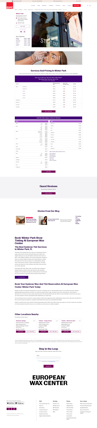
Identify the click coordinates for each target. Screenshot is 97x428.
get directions (21, 20)
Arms (17, 123)
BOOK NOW (76, 5)
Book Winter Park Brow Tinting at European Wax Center (29, 241)
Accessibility (69, 415)
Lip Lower (17, 104)
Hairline (52, 137)
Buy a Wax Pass (23, 29)
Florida (25, 9)
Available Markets (84, 407)
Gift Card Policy (70, 407)
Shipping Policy (70, 405)
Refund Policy (69, 403)
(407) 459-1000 (43, 329)
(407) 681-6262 (21, 22)
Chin (51, 128)
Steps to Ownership (84, 409)
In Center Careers (43, 411)
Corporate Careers (43, 409)
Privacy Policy (70, 409)
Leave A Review (48, 193)
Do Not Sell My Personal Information (13, 415)
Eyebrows (18, 102)
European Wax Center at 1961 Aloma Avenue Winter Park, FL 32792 (48, 9)
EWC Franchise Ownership (86, 403)
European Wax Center (13, 413)
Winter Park (30, 9)
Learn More (53, 80)
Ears (51, 130)
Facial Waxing (53, 156)
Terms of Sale (69, 411)
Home (16, 9)
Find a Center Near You (44, 403)
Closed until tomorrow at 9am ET (22, 322)
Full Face (52, 134)
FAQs (54, 411)
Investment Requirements (85, 405)
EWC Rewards (56, 407)
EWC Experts (56, 409)
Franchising (41, 407)
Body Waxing (52, 154)
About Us (41, 405)
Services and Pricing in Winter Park (48, 71)
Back (17, 126)
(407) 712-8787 (21, 329)
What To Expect (53, 160)
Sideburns (52, 148)
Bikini (17, 86)
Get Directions (21, 277)
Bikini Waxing (52, 153)
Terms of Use (69, 413)
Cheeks (52, 125)
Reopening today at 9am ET (21, 15)
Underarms (18, 100)
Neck (52, 143)
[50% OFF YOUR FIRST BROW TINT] (48, 64)
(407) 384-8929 (66, 329)
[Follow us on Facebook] (21, 31)
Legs (17, 153)
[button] (87, 5)
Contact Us (55, 403)
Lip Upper (17, 106)
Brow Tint (52, 123)
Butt (17, 138)
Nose (52, 146)
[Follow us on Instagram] (24, 31)
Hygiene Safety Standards (45, 415)
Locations (21, 9)
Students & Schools (43, 413)
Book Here (23, 26)
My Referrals (56, 405)
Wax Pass (52, 159)
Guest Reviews (48, 186)
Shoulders (18, 159)
